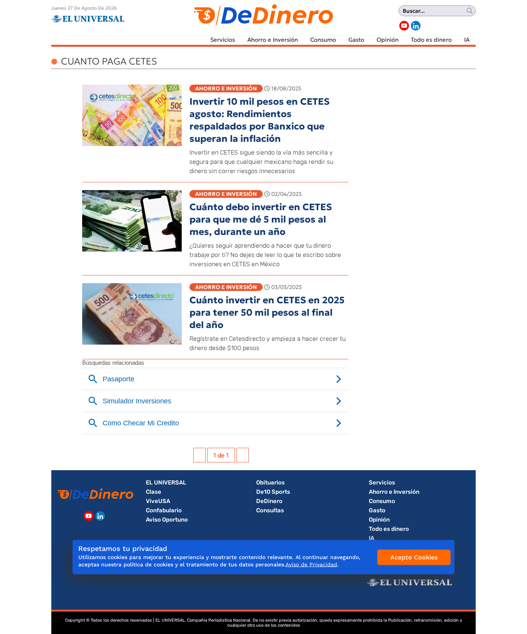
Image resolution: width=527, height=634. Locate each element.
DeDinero (269, 501)
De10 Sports (273, 491)
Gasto (356, 39)
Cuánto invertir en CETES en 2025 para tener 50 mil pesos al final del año (267, 312)
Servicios (222, 39)
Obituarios (270, 482)
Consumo (323, 39)
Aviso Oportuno (167, 519)
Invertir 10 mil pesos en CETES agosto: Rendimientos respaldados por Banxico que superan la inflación (259, 120)
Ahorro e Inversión (272, 39)
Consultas (270, 510)
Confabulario (164, 510)
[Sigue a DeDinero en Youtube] (404, 26)
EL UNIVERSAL (166, 482)
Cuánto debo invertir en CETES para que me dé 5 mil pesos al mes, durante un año (260, 219)
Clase (153, 491)
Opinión (388, 39)
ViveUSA (158, 501)
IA (467, 39)
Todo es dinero (431, 39)
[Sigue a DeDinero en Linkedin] (416, 26)
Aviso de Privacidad (311, 564)
